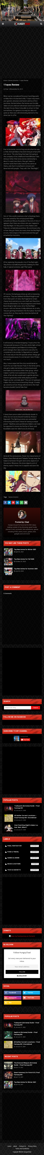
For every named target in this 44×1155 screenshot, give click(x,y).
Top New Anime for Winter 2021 (25, 549)
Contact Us (22, 1146)
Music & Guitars (20, 864)
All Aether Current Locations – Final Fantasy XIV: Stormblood (25, 817)
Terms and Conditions (22, 1148)
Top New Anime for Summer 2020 (25, 569)
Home (5, 80)
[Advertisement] (22, 53)
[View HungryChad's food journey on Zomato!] (22, 936)
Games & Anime (13, 80)
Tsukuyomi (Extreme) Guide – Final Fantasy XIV (27, 807)
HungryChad (27, 1152)
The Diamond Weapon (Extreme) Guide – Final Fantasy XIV (25, 1064)
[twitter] (31, 993)
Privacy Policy (32, 1146)
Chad (6, 89)
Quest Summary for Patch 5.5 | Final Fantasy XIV (27, 1074)
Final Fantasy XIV (20, 846)
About (15, 1146)
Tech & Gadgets (20, 870)
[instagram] (12, 998)
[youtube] (31, 998)
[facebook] (12, 993)
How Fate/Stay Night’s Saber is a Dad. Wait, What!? (26, 826)
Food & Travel (20, 852)
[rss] (12, 1003)
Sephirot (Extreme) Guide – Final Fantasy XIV (25, 1033)
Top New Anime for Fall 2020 (24, 559)
